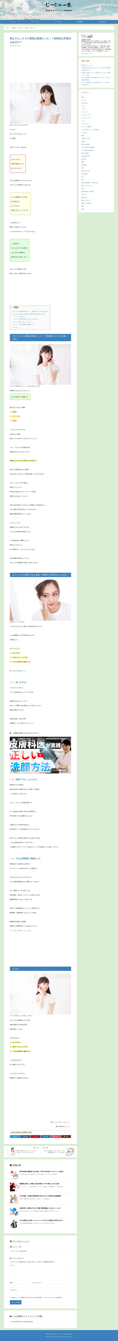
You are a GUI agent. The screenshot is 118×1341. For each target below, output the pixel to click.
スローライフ (85, 112)
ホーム (9, 27)
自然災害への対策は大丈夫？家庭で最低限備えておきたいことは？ (40, 1208)
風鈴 (82, 209)
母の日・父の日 (85, 171)
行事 (82, 188)
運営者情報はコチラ (86, 53)
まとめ (14, 327)
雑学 (82, 206)
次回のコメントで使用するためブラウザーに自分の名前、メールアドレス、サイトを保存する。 (38, 1297)
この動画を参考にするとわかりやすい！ (27, 319)
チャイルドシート (86, 115)
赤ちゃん (83, 194)
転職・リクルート (86, 200)
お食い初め (84, 103)
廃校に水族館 (85, 153)
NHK (82, 97)
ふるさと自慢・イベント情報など (90, 129)
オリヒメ (83, 100)
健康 (15, 27)
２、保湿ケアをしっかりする (22, 322)
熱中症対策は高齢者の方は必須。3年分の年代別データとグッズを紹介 (41, 1171)
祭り (82, 176)
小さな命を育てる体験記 (88, 147)
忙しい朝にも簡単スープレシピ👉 (20, 930)
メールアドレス (37, 1282)
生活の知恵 (84, 174)
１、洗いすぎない (19, 316)
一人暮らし (84, 132)
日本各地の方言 (85, 156)
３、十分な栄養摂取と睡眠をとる (23, 324)
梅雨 (82, 162)
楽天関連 (83, 165)
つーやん (67, 1126)
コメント (12, 1265)
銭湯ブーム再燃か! (86, 203)
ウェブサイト (13, 1290)
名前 (11, 1282)
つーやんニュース (86, 118)
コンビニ (83, 109)
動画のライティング (86, 65)
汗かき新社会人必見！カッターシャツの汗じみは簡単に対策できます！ (42, 1220)
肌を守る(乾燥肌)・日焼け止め (27, 27)
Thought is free (68, 1336)
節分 (82, 179)
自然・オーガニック (86, 185)
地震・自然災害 (85, 144)
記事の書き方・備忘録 (87, 191)
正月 (82, 168)
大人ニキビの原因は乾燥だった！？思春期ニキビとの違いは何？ (30, 311)
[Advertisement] (40, 63)
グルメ (83, 106)
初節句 (83, 141)
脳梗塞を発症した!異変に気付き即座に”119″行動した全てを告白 (40, 1184)
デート (83, 120)
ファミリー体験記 (86, 126)
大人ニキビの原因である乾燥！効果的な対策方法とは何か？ (29, 314)
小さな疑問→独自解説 (87, 150)
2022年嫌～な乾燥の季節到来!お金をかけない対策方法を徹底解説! (40, 1196)
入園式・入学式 (85, 138)
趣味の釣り (84, 197)
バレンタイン (85, 123)
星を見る (83, 159)
